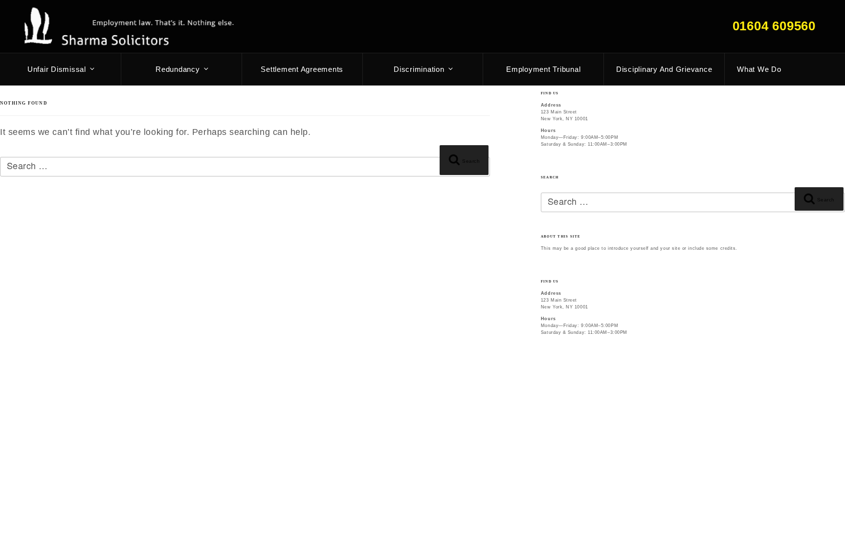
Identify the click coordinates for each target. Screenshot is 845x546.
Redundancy (178, 69)
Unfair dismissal (56, 69)
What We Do (759, 69)
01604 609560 (774, 26)
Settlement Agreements (302, 69)
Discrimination (419, 69)
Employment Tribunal (543, 69)
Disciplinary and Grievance (664, 69)
